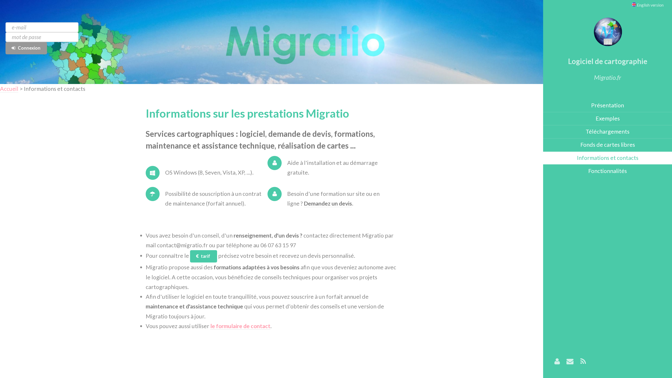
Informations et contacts (607, 157)
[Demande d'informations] (570, 361)
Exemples (608, 118)
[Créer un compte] (557, 361)
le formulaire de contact (240, 326)
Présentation (607, 105)
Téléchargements (607, 131)
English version (650, 4)
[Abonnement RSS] (583, 361)
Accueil (9, 88)
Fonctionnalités (607, 170)
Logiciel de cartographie (607, 61)
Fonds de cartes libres (607, 144)
